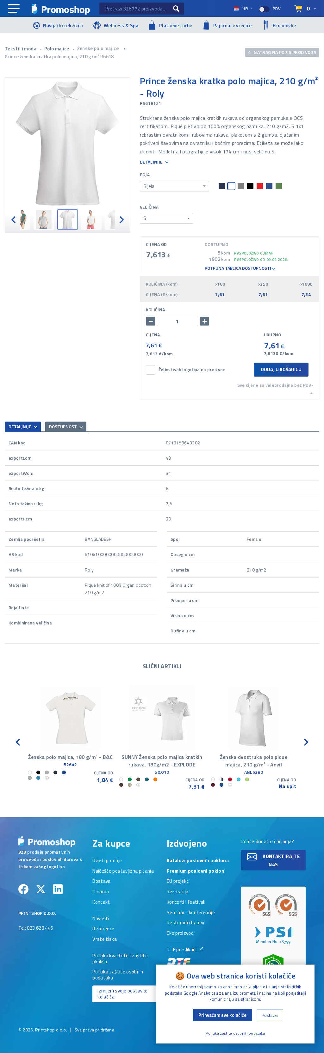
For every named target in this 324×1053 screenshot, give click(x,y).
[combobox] (174, 186)
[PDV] (264, 9)
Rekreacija (178, 892)
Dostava (101, 881)
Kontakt (101, 902)
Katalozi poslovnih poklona (198, 861)
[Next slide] (121, 219)
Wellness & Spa (121, 25)
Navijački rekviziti (63, 25)
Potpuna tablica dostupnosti (238, 268)
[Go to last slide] (18, 741)
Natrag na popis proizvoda (284, 52)
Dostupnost (63, 426)
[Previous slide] (14, 219)
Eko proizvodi (181, 933)
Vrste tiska (104, 939)
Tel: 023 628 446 (35, 928)
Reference (103, 929)
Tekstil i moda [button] (21, 48)
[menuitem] (20, 219)
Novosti (100, 919)
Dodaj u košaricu (281, 369)
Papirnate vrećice (232, 25)
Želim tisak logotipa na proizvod (192, 370)
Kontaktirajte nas (281, 860)
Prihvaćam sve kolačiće (222, 1015)
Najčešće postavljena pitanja (123, 871)
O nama (100, 892)
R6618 (107, 56)
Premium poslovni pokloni (196, 871)
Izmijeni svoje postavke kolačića (122, 993)
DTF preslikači (182, 950)
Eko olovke (284, 25)
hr (245, 8)
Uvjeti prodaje (107, 861)
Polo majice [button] (57, 48)
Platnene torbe (175, 25)
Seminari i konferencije (191, 913)
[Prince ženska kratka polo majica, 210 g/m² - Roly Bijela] (67, 143)
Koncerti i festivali (186, 902)
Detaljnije (152, 162)
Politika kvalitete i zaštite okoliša (120, 959)
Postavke (270, 1015)
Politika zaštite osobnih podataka (117, 975)
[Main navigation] (14, 9)
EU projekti (178, 881)
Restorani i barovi (185, 923)
